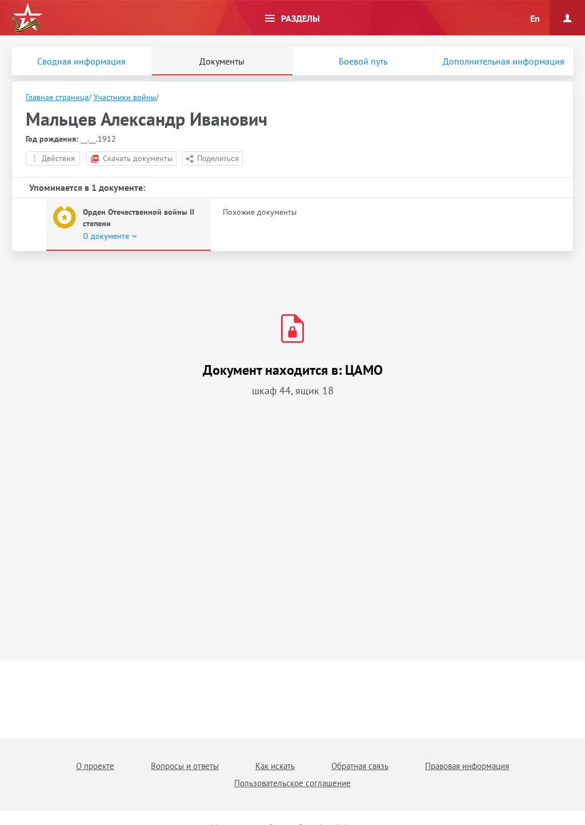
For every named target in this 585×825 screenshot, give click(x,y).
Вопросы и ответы (185, 765)
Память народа (26, 18)
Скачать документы (138, 158)
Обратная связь (359, 765)
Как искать (275, 765)
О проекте (95, 765)
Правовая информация (467, 765)
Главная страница (57, 97)
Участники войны (125, 97)
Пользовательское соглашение (292, 783)
